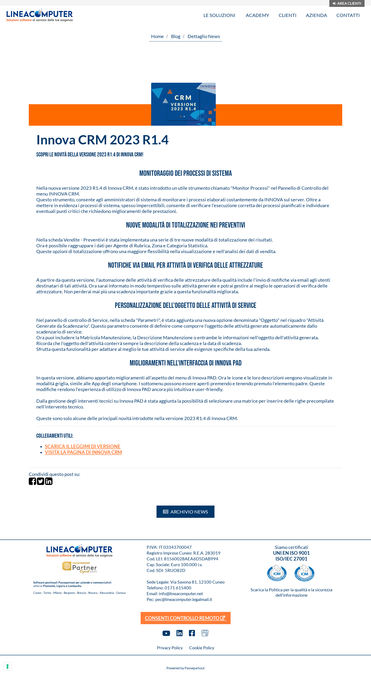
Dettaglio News (204, 36)
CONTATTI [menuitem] (348, 15)
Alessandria (107, 593)
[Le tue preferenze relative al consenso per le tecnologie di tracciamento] (7, 666)
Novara (92, 593)
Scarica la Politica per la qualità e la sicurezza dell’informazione (291, 592)
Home (157, 36)
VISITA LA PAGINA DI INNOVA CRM (83, 452)
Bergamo (69, 593)
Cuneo (37, 593)
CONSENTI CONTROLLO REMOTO (182, 618)
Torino (47, 593)
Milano (57, 593)
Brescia (81, 593)
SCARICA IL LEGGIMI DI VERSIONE (82, 446)
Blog (175, 36)
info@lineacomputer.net (181, 593)
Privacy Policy (170, 647)
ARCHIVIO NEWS (189, 512)
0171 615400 (178, 587)
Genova (121, 593)
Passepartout (195, 668)
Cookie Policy (201, 647)
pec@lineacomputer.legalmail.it (183, 599)
